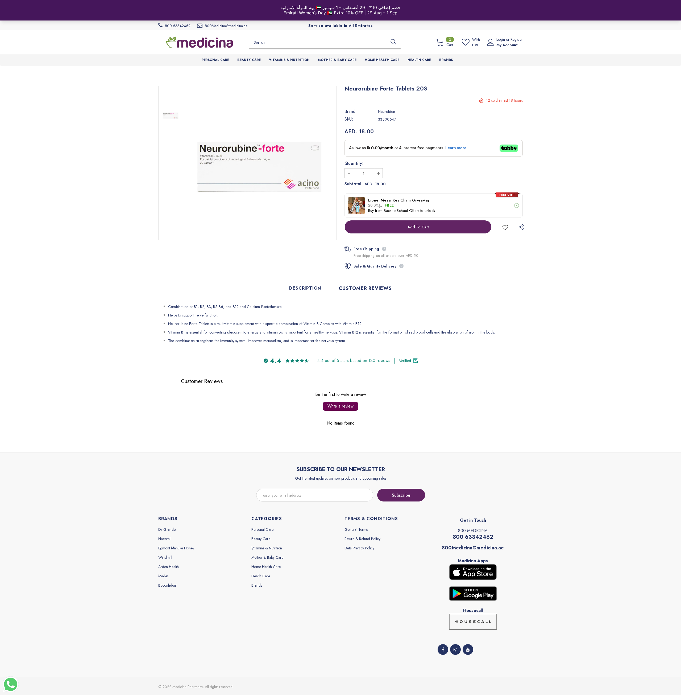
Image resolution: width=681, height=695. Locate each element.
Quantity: (353, 163)
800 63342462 (473, 537)
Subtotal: (353, 184)
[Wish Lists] (505, 227)
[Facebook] (443, 649)
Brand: (350, 111)
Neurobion (386, 111)
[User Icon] (490, 42)
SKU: (348, 119)
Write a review (340, 406)
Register (516, 39)
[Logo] (199, 42)
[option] (259, 163)
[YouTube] (468, 649)
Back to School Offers (401, 210)
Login (501, 39)
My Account (507, 45)
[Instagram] (455, 649)
